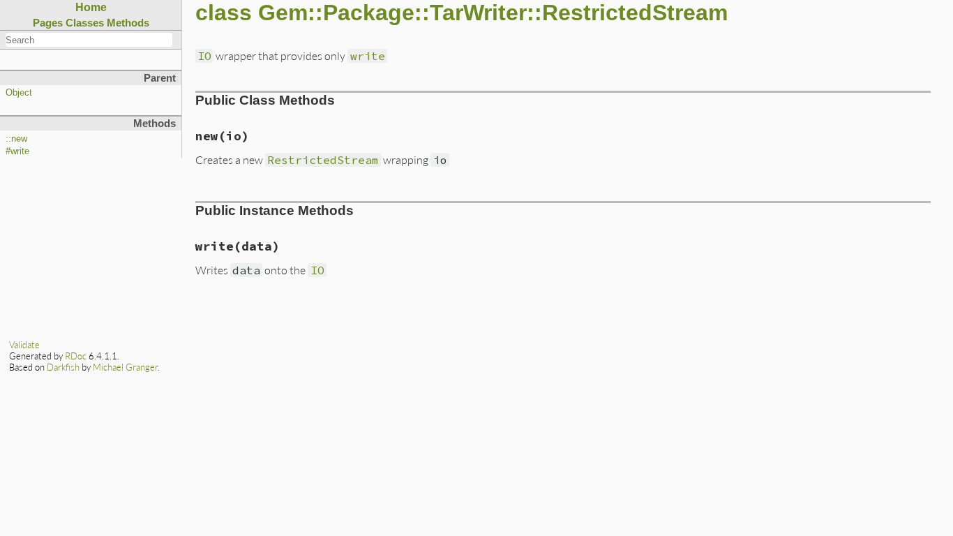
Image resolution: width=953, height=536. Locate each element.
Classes (85, 23)
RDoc (76, 356)
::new (16, 139)
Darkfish (63, 367)
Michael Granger (125, 367)
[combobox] (89, 40)
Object (19, 93)
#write (17, 151)
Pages (48, 23)
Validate (24, 344)
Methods (128, 23)
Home (91, 7)
